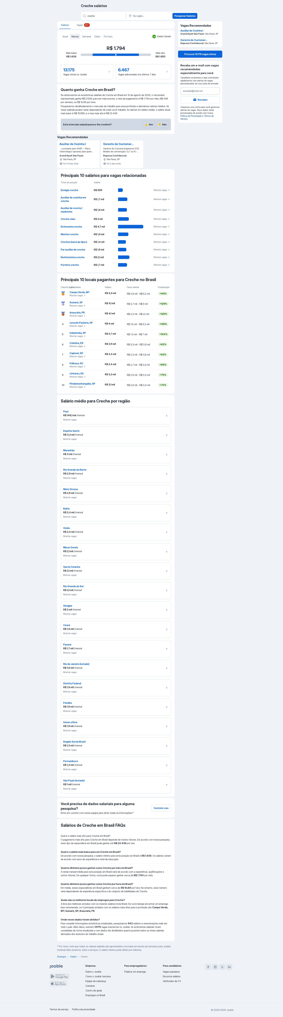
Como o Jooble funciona (98, 976)
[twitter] (222, 967)
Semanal (86, 36)
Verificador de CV (172, 981)
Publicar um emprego (135, 971)
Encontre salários (171, 976)
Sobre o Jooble (93, 971)
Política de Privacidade (191, 116)
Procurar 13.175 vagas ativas (200, 54)
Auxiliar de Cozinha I (73, 144)
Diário (97, 36)
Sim (149, 124)
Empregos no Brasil (95, 995)
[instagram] (215, 967)
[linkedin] (229, 967)
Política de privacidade (83, 1009)
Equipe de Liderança (95, 981)
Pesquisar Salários (184, 15)
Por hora (108, 36)
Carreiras (90, 985)
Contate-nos (161, 808)
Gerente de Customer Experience (117, 144)
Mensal (75, 36)
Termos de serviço (59, 1009)
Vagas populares (171, 971)
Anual (65, 36)
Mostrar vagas (160, 190)
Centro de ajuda (93, 990)
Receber (203, 99)
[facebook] (208, 967)
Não (162, 124)
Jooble (229, 1009)
